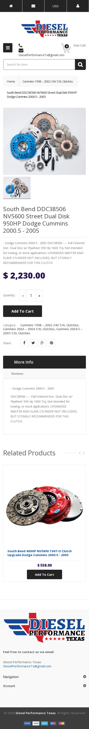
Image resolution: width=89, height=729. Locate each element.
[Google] (42, 342)
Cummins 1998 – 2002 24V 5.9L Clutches (48, 81)
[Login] (78, 6)
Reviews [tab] (17, 373)
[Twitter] (33, 342)
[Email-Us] (33, 6)
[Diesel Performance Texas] (11, 6)
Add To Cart (22, 311)
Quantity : (9, 295)
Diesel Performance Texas (36, 713)
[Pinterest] (51, 342)
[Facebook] (24, 342)
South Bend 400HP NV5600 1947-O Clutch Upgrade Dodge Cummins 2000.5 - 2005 (39, 553)
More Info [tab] (23, 362)
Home (11, 81)
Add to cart (44, 574)
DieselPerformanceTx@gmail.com (27, 666)
